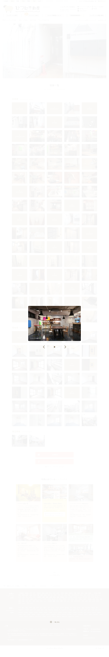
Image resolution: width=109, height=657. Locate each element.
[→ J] (65, 347)
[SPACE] (54, 347)
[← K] (44, 347)
